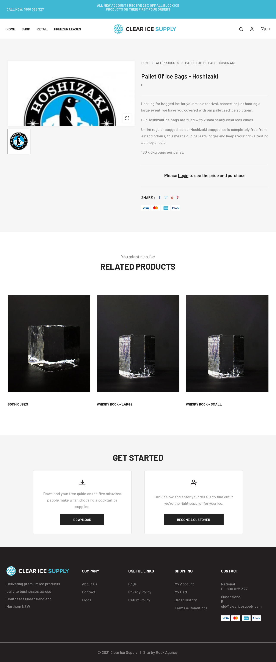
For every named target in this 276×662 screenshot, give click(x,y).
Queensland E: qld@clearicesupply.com (241, 601)
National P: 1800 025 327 (234, 586)
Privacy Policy (139, 592)
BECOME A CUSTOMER (193, 519)
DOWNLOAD (82, 519)
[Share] (172, 197)
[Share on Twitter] (166, 197)
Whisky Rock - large (115, 404)
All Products (167, 62)
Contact (89, 592)
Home (145, 62)
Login (183, 175)
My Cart (181, 592)
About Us (89, 584)
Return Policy (139, 600)
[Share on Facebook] (159, 197)
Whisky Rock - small (204, 404)
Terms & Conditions (191, 607)
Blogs (86, 600)
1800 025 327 (34, 9)
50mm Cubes (18, 404)
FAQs (132, 584)
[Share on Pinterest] (178, 197)
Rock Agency (167, 652)
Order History (186, 600)
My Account (184, 584)
